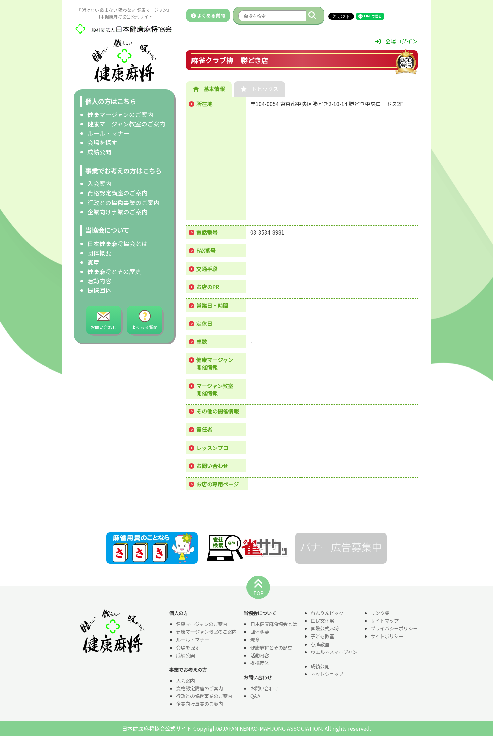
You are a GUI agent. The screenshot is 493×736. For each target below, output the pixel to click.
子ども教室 (322, 636)
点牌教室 (320, 644)
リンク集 (380, 612)
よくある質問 (210, 15)
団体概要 (99, 253)
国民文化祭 (322, 620)
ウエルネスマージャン (334, 651)
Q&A (255, 695)
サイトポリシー (387, 636)
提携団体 (99, 290)
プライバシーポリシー (394, 628)
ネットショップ (327, 673)
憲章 (93, 262)
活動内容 (99, 281)
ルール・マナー (108, 133)
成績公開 (99, 152)
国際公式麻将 (325, 628)
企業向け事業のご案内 (117, 212)
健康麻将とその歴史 (114, 271)
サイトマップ (385, 620)
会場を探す (102, 142)
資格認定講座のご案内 (117, 193)
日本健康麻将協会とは (117, 243)
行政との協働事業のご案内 (123, 202)
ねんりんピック (327, 612)
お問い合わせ (264, 688)
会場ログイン (401, 41)
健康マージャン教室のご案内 (126, 124)
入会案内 (99, 183)
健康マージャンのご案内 (120, 114)
